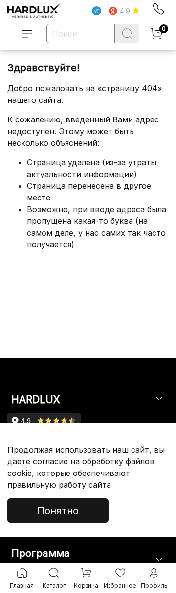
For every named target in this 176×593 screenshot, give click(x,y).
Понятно (58, 510)
